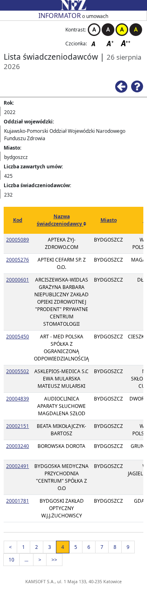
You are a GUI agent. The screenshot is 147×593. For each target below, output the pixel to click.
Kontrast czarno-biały (108, 29)
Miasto (108, 220)
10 (11, 559)
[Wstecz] (123, 86)
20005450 (17, 336)
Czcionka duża (126, 43)
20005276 (17, 259)
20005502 (17, 371)
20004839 (17, 398)
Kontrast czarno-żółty (135, 29)
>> (54, 559)
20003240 (17, 446)
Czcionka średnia (111, 43)
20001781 (17, 500)
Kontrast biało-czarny (94, 29)
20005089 (17, 239)
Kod (17, 220)
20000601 (17, 279)
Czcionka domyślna (95, 43)
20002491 (17, 466)
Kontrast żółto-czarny (122, 29)
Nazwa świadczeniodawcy (60, 220)
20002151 (17, 426)
